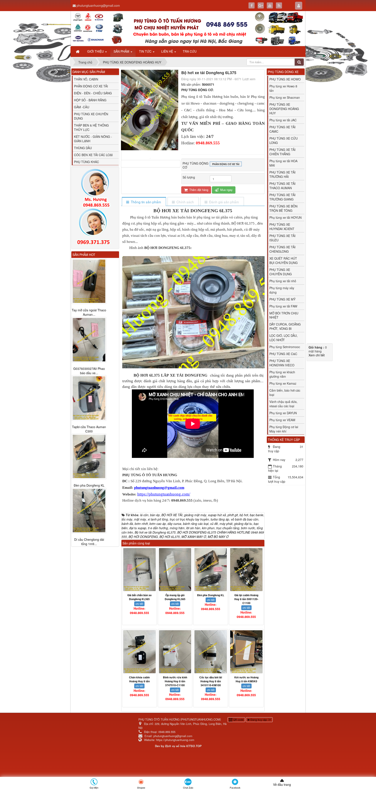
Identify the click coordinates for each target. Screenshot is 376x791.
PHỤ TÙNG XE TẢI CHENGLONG (282, 249)
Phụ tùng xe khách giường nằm (282, 374)
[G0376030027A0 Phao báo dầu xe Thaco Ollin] (89, 339)
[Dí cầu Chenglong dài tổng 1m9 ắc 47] (89, 511)
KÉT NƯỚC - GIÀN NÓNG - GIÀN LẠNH (93, 138)
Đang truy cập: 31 (260, 719)
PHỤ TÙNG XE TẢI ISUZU (282, 238)
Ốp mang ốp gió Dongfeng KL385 (175, 597)
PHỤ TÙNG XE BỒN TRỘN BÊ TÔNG (283, 208)
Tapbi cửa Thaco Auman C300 (89, 429)
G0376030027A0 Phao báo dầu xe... (89, 370)
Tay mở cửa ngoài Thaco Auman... (89, 312)
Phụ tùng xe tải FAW (283, 306)
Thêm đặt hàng (198, 190)
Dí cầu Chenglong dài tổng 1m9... (89, 541)
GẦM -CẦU (81, 107)
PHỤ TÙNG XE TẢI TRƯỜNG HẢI (282, 174)
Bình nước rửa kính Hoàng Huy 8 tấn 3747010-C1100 (175, 681)
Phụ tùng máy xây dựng (281, 290)
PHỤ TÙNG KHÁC (86, 162)
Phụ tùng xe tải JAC (283, 120)
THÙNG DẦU (83, 148)
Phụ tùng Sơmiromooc (284, 347)
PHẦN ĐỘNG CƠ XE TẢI (91, 86)
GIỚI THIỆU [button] (96, 51)
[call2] (95, 227)
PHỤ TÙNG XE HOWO (285, 79)
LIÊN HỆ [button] (167, 51)
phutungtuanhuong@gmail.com (98, 5)
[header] (188, 28)
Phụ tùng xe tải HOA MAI (283, 163)
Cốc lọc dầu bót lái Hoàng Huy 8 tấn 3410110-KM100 (210, 681)
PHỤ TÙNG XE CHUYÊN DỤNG (280, 271)
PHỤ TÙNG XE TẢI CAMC (282, 129)
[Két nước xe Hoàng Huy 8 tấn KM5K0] (246, 651)
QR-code (238, 719)
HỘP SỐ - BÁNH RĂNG (90, 100)
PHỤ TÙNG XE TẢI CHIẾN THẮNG (282, 151)
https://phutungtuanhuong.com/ (163, 494)
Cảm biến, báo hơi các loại (284, 392)
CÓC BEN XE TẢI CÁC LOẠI (93, 155)
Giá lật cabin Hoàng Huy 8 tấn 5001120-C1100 (246, 599)
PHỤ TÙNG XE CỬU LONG (283, 140)
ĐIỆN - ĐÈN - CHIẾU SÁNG (93, 93)
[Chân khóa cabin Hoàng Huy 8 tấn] (139, 651)
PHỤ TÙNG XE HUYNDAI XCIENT (281, 226)
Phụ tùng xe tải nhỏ (282, 281)
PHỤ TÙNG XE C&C (283, 354)
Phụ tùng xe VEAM (282, 420)
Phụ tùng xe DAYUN (283, 413)
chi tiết (139, 604)
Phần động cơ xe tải (225, 164)
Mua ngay (226, 190)
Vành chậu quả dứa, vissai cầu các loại (283, 403)
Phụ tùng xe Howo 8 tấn (283, 88)
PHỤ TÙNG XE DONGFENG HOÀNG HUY (284, 108)
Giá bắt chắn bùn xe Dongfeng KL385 (139, 597)
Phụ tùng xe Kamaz (282, 383)
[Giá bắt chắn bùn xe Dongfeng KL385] (139, 569)
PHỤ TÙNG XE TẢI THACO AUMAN (282, 185)
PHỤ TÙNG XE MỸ (282, 299)
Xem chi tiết (317, 355)
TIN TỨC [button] (145, 51)
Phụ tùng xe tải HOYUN (285, 217)
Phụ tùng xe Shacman (284, 97)
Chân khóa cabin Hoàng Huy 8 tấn (139, 679)
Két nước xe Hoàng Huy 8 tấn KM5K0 (246, 679)
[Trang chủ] (78, 51)
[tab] (143, 202)
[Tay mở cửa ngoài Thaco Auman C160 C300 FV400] (89, 281)
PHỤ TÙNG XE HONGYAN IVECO (281, 363)
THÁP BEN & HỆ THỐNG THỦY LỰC (91, 127)
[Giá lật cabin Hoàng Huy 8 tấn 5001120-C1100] (246, 569)
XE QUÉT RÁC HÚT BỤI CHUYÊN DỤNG (283, 260)
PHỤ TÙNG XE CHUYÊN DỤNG (91, 116)
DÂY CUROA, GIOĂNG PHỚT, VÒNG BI (285, 326)
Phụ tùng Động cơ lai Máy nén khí (283, 429)
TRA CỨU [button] (189, 51)
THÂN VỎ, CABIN (86, 79)
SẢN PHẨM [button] (122, 51)
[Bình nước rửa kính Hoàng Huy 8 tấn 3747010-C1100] (175, 651)
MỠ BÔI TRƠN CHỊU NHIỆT (283, 315)
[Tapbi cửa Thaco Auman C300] (89, 398)
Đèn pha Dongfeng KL (210, 595)
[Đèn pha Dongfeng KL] (210, 569)
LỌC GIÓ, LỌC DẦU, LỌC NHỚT (283, 337)
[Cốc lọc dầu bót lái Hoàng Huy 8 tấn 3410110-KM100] (210, 651)
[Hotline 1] (95, 188)
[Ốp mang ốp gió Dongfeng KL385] (175, 569)
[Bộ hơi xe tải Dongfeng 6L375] (150, 158)
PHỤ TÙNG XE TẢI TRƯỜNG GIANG (282, 197)
